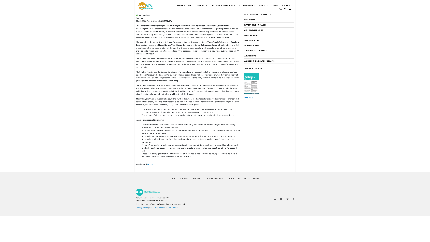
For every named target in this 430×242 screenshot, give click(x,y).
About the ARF (281, 6)
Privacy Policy (142, 208)
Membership (184, 6)
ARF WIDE (197, 179)
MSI (239, 179)
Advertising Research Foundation (155, 204)
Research (201, 6)
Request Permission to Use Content (163, 208)
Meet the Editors (251, 40)
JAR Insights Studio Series (255, 51)
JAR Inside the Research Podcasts (259, 61)
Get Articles (249, 20)
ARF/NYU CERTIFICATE (215, 179)
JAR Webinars (250, 56)
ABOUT (173, 179)
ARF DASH (184, 179)
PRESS (247, 179)
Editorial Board (251, 45)
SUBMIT (256, 179)
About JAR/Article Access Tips (257, 15)
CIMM (231, 179)
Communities (247, 6)
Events (263, 6)
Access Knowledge (223, 6)
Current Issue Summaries (255, 25)
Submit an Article (252, 35)
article (150, 164)
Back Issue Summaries (253, 30)
